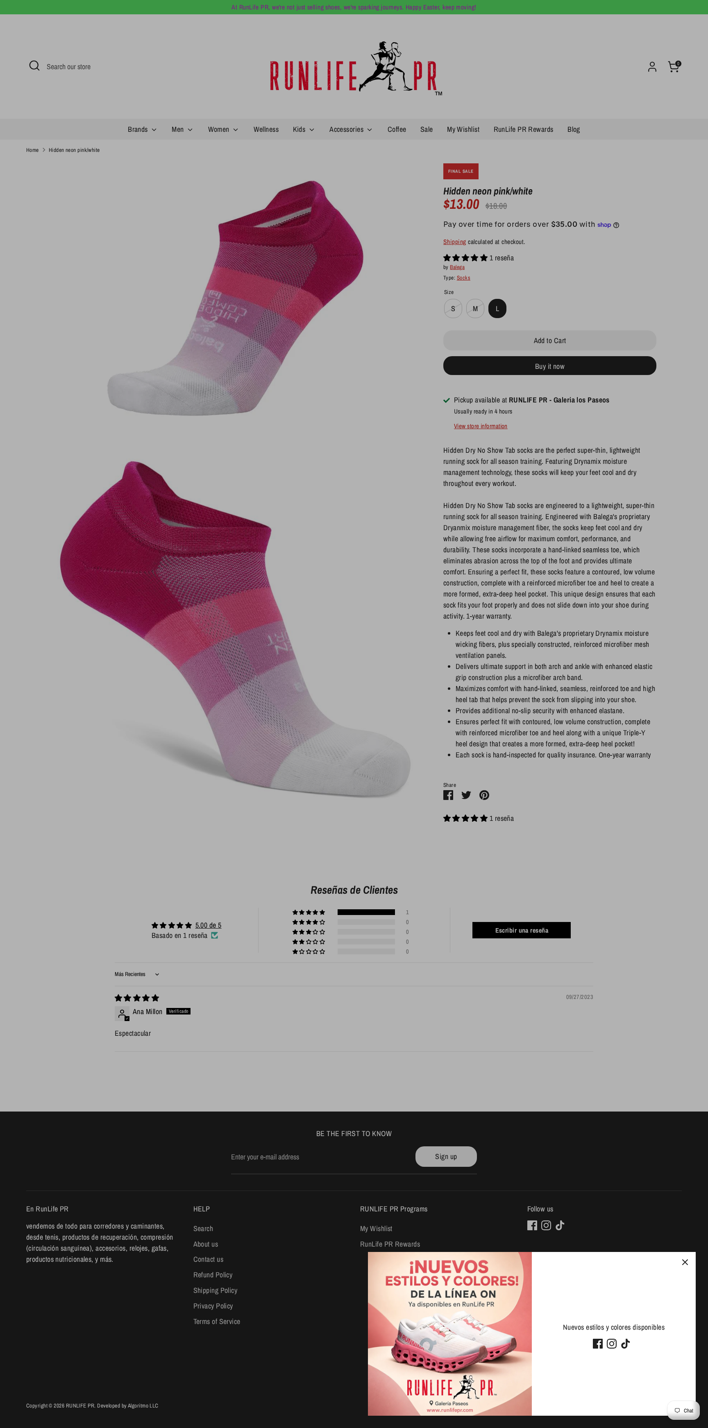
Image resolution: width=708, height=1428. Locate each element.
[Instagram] (612, 1344)
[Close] (685, 1263)
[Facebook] (598, 1344)
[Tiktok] (626, 1344)
